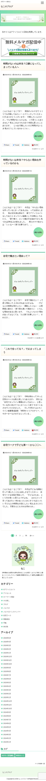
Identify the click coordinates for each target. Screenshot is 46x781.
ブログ (5, 604)
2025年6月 (7, 679)
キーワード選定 (8, 597)
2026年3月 (7, 645)
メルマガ (6, 608)
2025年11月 (7, 660)
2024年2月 (7, 738)
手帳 (4, 623)
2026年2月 (7, 649)
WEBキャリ (20, 755)
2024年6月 (7, 723)
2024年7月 (7, 720)
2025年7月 (7, 675)
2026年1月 (7, 653)
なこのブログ (7, 6)
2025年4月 (7, 686)
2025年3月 (7, 690)
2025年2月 (7, 694)
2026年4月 (7, 642)
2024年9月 (7, 712)
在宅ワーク (37, 149)
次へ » (32, 535)
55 (26, 535)
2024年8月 (7, 716)
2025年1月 (7, 697)
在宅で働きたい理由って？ (16, 256)
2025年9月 (7, 668)
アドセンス (7, 593)
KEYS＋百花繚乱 (8, 755)
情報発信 (6, 619)
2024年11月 (7, 705)
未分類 (38, 338)
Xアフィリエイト (9, 589)
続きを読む (38, 136)
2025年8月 (7, 671)
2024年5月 (7, 727)
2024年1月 (7, 742)
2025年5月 (7, 682)
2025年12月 (7, 656)
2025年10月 (7, 664)
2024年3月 (7, 734)
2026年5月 (7, 638)
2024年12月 (7, 701)
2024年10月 (7, 708)
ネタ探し (6, 600)
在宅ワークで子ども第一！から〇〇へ (22, 445)
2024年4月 (7, 731)
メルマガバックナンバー (12, 612)
